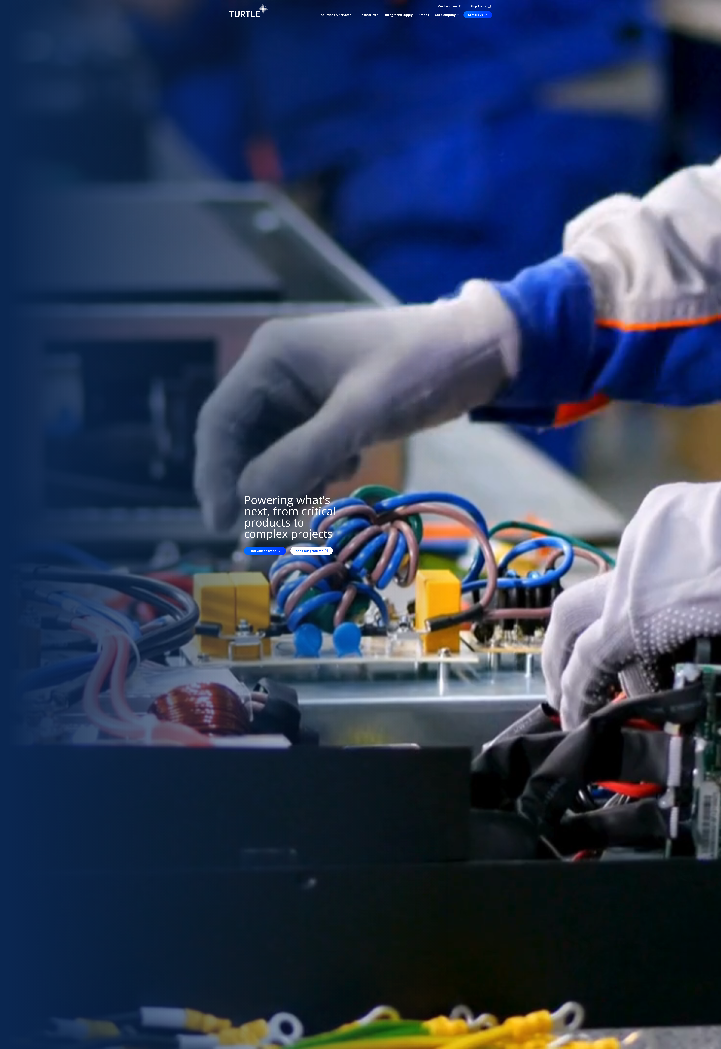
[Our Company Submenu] (458, 14)
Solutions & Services (336, 15)
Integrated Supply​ (399, 15)
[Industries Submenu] (378, 14)
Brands (424, 15)
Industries (368, 15)
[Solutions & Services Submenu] (353, 14)
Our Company (445, 15)
